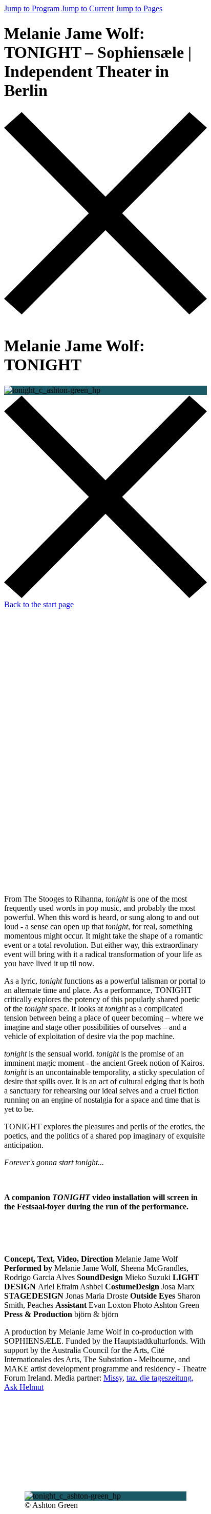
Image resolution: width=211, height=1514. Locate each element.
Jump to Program (31, 8)
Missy (112, 1377)
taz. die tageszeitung (159, 1377)
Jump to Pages (139, 8)
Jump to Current (87, 8)
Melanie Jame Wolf (68, 958)
